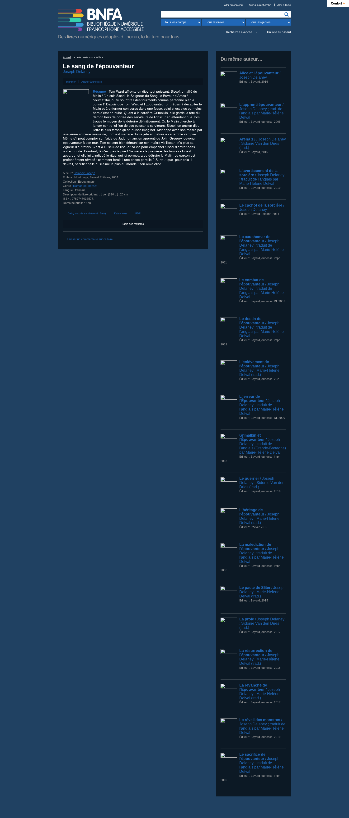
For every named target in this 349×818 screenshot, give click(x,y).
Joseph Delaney (76, 72)
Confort (338, 3)
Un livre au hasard (279, 32)
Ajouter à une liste (91, 81)
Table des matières (133, 223)
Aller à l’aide (284, 5)
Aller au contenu (233, 5)
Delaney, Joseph (84, 173)
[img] (286, 14)
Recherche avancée (239, 32)
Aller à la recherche (260, 5)
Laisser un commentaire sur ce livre (90, 239)
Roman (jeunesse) (85, 186)
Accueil (67, 57)
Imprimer (71, 81)
